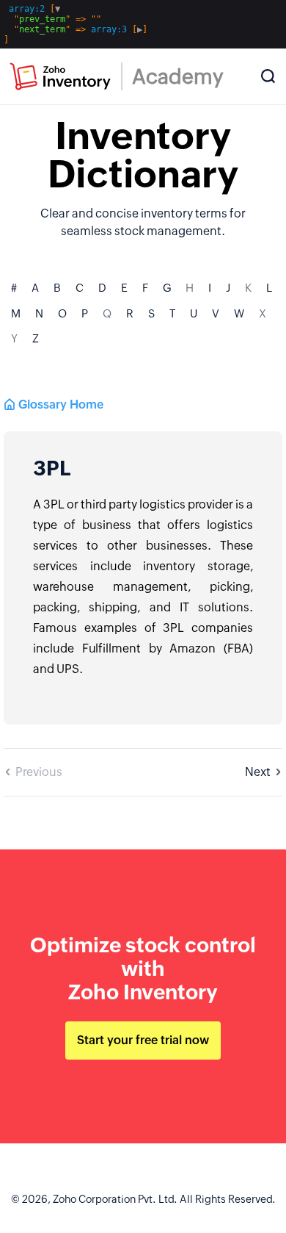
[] (75, 24)
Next (258, 772)
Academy (178, 76)
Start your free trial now (143, 1040)
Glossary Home (60, 404)
